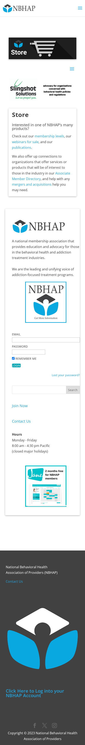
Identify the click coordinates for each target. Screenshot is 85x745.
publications (21, 147)
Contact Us (21, 421)
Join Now (20, 405)
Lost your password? (66, 375)
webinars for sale (25, 142)
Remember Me (26, 359)
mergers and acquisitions (32, 184)
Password (20, 346)
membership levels (49, 136)
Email (16, 334)
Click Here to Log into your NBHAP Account (35, 693)
